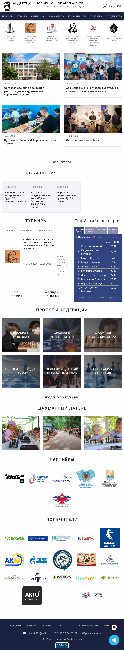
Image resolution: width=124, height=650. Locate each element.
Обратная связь (91, 633)
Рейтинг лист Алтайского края (96, 297)
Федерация (37, 16)
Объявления (41, 173)
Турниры (22, 16)
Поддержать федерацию (62, 397)
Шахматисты (56, 16)
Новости (7, 16)
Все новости (62, 162)
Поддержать (114, 16)
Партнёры (96, 16)
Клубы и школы (77, 16)
